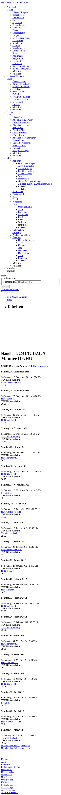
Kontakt (21, 245)
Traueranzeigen (25, 173)
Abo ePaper (17, 127)
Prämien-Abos (18, 130)
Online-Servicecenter (21, 143)
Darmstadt (17, 63)
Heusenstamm (18, 33)
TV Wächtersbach (9, 533)
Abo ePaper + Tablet (21, 125)
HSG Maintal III (8, 420)
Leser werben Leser (21, 122)
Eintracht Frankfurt (21, 86)
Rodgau (16, 53)
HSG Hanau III (8, 398)
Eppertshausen (19, 25)
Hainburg (16, 27)
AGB (20, 255)
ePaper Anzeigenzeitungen (30, 181)
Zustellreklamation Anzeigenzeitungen (35, 184)
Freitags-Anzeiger (20, 150)
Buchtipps (22, 212)
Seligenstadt (17, 58)
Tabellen (16, 104)
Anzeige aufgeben (26, 166)
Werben (21, 176)
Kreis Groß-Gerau (20, 66)
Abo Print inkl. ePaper (22, 120)
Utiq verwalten (7, 772)
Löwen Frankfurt (20, 99)
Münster (16, 45)
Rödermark (17, 56)
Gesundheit (23, 214)
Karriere (22, 217)
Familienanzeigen (26, 171)
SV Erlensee (6, 493)
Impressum (23, 258)
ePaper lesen (18, 135)
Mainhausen (17, 40)
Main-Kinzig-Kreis (21, 38)
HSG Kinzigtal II (9, 474)
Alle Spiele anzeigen (38, 366)
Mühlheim (17, 43)
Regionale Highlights (21, 68)
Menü (3, 275)
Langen (15, 35)
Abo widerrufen (8, 790)
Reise (20, 219)
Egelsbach (17, 22)
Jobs (20, 248)
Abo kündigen (7, 787)
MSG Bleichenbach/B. (11, 382)
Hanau (15, 30)
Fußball (15, 94)
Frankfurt (16, 61)
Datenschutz (23, 253)
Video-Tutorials (19, 145)
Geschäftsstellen (19, 132)
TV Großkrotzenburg (10, 436)
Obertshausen (18, 50)
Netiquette (22, 250)
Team (20, 242)
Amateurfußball (19, 91)
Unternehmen (7, 780)
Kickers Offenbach (21, 84)
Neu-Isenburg (18, 48)
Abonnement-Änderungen (24, 138)
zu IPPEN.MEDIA (9, 792)
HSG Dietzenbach (9, 589)
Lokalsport (17, 89)
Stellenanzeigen (25, 168)
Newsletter (17, 148)
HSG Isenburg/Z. (9, 458)
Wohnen (22, 222)
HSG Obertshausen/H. (11, 512)
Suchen (5, 287)
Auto (20, 209)
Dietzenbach (18, 17)
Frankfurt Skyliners (21, 97)
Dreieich (16, 20)
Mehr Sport (17, 102)
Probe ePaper (18, 140)
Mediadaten (23, 178)
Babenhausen (18, 15)
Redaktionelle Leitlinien (12, 767)
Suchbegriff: (8, 282)
